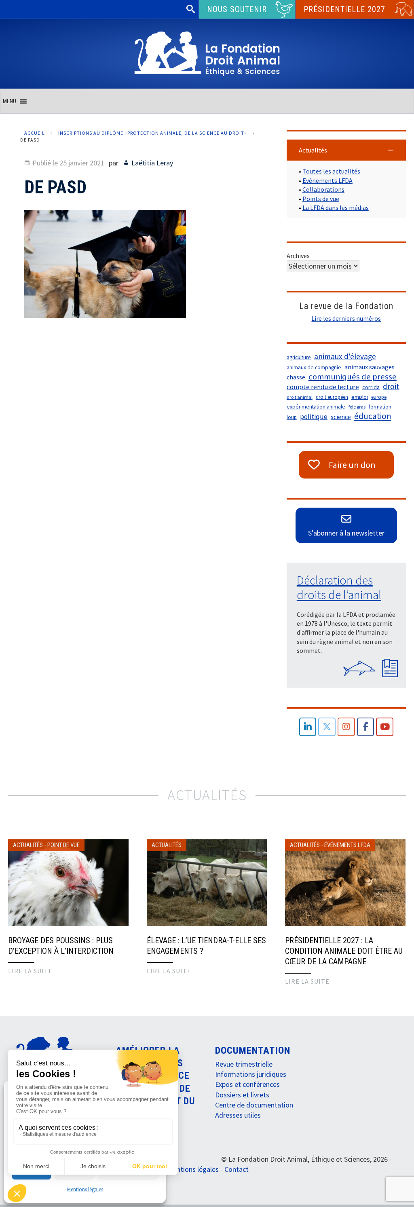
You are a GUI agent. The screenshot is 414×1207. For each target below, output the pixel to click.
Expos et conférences (247, 1084)
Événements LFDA (347, 845)
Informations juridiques (250, 1074)
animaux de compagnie (314, 367)
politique (313, 416)
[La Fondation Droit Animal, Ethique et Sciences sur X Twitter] (327, 727)
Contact (236, 1169)
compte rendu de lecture (323, 387)
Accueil (34, 133)
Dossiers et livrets (242, 1094)
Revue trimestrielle (243, 1064)
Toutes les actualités (331, 171)
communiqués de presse (352, 376)
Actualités (28, 845)
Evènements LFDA (327, 180)
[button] (9, 101)
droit (391, 386)
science (341, 417)
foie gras (357, 407)
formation (380, 406)
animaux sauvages (369, 367)
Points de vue (320, 199)
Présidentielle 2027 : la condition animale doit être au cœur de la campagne (344, 951)
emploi (359, 397)
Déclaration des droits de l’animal (339, 587)
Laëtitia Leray (152, 162)
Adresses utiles (238, 1115)
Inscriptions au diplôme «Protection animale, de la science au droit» (152, 133)
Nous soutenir (237, 9)
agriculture (299, 357)
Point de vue (63, 845)
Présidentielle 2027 (344, 9)
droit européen (332, 397)
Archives (298, 256)
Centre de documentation (254, 1105)
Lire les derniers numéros (346, 318)
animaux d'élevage (345, 356)
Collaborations (323, 189)
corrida (371, 387)
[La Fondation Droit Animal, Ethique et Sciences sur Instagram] (346, 727)
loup (292, 417)
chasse (296, 377)
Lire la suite (30, 971)
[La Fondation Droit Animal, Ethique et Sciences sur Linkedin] (308, 727)
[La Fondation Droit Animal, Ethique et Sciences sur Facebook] (365, 727)
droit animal (300, 397)
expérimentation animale (316, 406)
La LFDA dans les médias (335, 207)
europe (379, 397)
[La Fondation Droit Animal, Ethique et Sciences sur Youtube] (384, 727)
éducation (372, 416)
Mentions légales (85, 1189)
